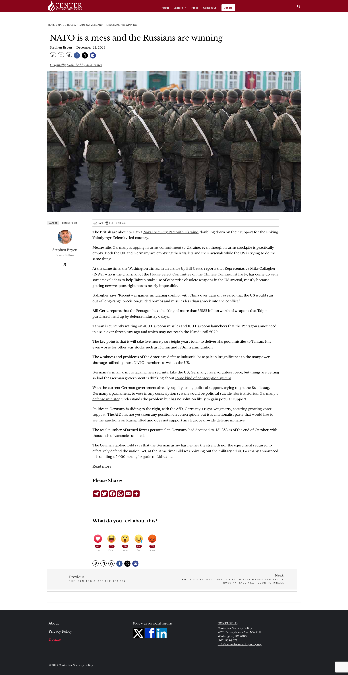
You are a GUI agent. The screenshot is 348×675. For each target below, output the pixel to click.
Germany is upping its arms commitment (147, 248)
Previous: (97, 578)
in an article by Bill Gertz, (182, 269)
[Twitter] (65, 264)
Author (53, 223)
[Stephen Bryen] (65, 237)
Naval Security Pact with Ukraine (170, 232)
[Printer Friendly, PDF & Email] (110, 223)
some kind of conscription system (203, 378)
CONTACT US (227, 623)
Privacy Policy (60, 632)
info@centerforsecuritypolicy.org (240, 644)
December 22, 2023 (90, 47)
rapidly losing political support (196, 388)
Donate (228, 7)
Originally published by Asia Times (76, 65)
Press (194, 7)
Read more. (102, 467)
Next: (233, 578)
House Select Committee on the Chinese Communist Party (198, 274)
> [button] (298, 6)
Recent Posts (69, 223)
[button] (53, 55)
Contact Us (210, 7)
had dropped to (202, 430)
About (165, 7)
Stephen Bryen (61, 47)
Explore (178, 7)
